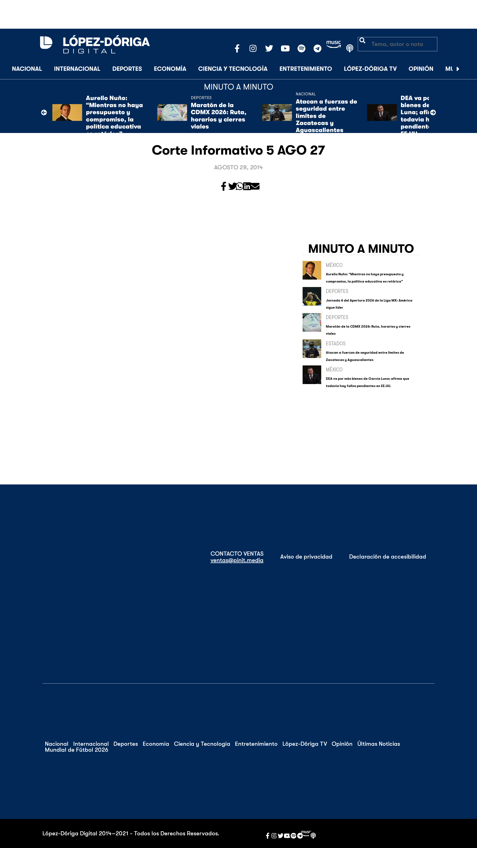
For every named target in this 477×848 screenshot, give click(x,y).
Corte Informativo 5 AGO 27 (238, 150)
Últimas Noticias (378, 744)
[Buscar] (467, 69)
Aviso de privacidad (306, 557)
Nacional (27, 68)
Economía (170, 68)
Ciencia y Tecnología (233, 68)
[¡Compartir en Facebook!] (223, 187)
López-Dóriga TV (370, 68)
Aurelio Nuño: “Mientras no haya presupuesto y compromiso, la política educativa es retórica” (114, 116)
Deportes (127, 68)
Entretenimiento (305, 68)
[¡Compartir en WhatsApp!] (240, 187)
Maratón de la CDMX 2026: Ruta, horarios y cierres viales (219, 116)
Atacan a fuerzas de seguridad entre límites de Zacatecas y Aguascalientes (326, 116)
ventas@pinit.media (237, 560)
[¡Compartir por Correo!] (255, 187)
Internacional (77, 68)
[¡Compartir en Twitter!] (232, 187)
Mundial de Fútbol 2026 (76, 750)
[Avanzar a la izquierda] (44, 112)
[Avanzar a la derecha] (458, 69)
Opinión (421, 68)
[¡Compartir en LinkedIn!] (247, 187)
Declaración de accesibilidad (387, 557)
